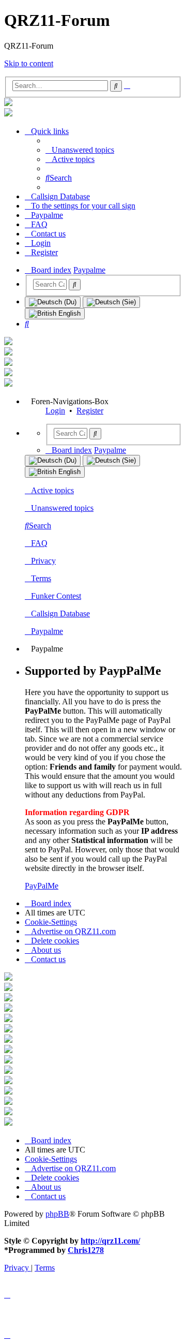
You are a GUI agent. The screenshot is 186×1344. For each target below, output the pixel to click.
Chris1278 (86, 1250)
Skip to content (28, 63)
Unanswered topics (62, 508)
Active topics (52, 490)
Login (55, 410)
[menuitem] (79, 149)
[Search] (75, 284)
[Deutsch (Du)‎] (53, 302)
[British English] (55, 313)
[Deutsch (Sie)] (111, 302)
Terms (41, 578)
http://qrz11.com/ (110, 1240)
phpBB (57, 1213)
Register (89, 410)
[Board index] (8, 103)
